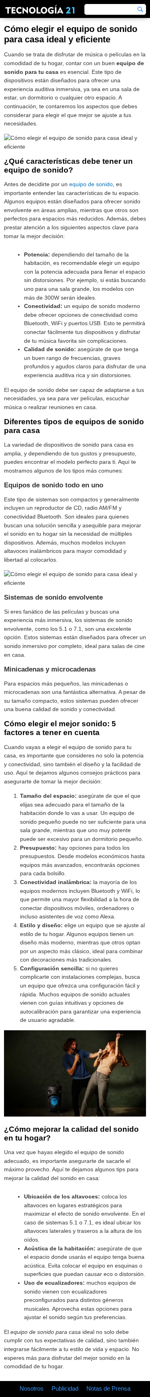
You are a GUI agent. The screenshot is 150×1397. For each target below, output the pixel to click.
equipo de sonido (91, 184)
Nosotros (32, 1388)
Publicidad (65, 1388)
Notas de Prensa (108, 1388)
